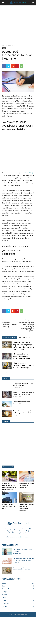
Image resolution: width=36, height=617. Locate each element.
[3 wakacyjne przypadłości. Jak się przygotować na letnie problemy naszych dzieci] (9, 476)
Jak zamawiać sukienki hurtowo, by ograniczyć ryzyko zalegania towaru (21, 356)
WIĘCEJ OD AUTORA (25, 337)
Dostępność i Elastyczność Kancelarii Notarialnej (9, 325)
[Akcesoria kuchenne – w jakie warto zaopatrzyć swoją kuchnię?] (7, 413)
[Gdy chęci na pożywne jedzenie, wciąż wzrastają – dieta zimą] (7, 570)
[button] (33, 2)
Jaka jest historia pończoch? (22, 401)
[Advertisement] (18, 24)
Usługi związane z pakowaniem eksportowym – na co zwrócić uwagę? (23, 365)
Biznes (13, 45)
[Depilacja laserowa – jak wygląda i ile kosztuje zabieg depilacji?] (7, 561)
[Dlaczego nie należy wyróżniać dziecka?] (7, 551)
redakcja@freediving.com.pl (22, 537)
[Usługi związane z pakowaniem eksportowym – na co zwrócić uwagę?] (7, 365)
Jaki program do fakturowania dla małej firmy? (9, 506)
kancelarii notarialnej (26, 173)
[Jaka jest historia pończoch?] (7, 404)
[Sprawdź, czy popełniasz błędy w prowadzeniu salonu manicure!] (7, 394)
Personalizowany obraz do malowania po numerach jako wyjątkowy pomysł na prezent (26, 327)
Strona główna (6, 45)
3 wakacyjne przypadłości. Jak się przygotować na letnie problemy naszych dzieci (9, 487)
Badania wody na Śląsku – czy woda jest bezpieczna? (26, 485)
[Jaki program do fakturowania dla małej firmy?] (9, 497)
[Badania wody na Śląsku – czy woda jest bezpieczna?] (26, 476)
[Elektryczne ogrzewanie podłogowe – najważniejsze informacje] (26, 497)
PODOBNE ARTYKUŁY (9, 337)
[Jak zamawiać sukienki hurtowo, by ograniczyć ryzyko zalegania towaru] (7, 356)
